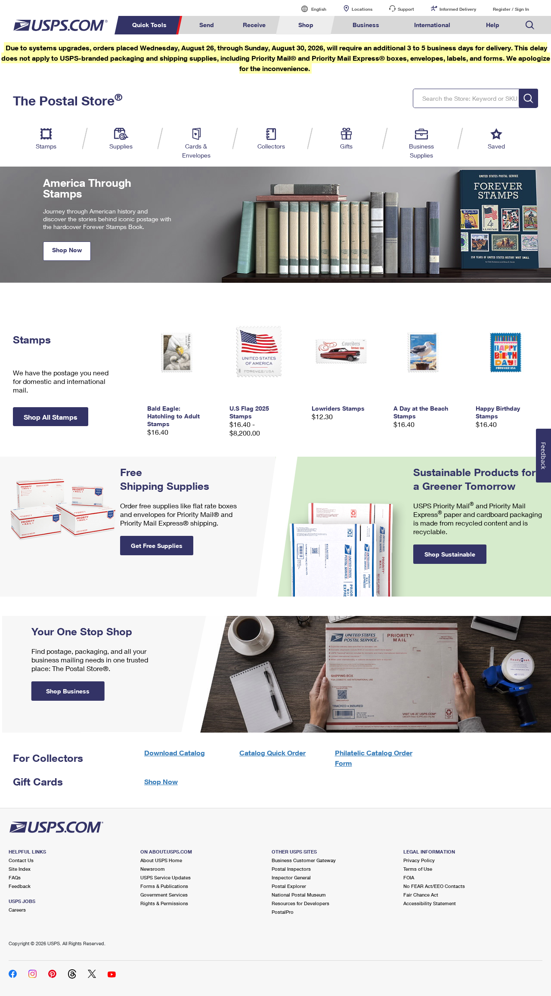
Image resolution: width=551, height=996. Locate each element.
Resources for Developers (300, 903)
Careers (17, 909)
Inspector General (291, 877)
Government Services (164, 894)
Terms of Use (417, 869)
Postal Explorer (289, 886)
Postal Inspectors (291, 869)
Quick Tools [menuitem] (149, 24)
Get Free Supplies (157, 545)
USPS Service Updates (165, 877)
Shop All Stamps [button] (50, 417)
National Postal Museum (299, 894)
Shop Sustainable (449, 554)
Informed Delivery (458, 9)
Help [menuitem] (492, 24)
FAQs (15, 877)
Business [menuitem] (366, 24)
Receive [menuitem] (254, 24)
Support (406, 9)
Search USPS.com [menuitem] (530, 25)
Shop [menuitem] (305, 24)
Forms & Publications (164, 886)
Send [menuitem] (206, 24)
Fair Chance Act (420, 894)
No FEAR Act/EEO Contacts (434, 886)
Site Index (20, 869)
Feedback (20, 886)
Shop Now (67, 250)
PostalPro (283, 912)
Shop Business (68, 691)
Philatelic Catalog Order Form (373, 758)
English (310, 9)
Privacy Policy (419, 860)
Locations (362, 9)
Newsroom (152, 869)
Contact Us (21, 860)
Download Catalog (174, 753)
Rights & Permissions (164, 903)
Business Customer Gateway (304, 860)
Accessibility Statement (429, 903)
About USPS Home (161, 860)
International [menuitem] (432, 24)
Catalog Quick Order (272, 753)
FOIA (408, 877)
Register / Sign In (511, 9)
